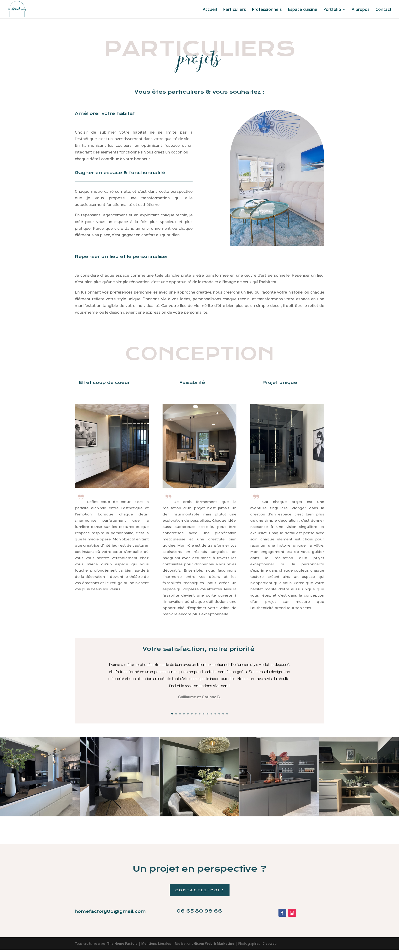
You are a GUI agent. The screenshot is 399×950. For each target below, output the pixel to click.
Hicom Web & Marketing (214, 943)
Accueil (210, 10)
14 (223, 713)
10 (207, 713)
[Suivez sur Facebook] (282, 913)
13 (219, 713)
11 (211, 713)
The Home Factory (122, 943)
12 (215, 713)
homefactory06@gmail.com (110, 911)
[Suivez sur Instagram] (292, 913)
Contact (383, 10)
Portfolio (332, 10)
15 (227, 713)
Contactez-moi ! (199, 890)
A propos (360, 10)
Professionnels (267, 10)
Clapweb (270, 943)
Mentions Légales (156, 943)
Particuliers (234, 10)
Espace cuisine (302, 10)
